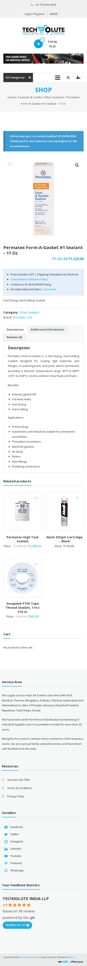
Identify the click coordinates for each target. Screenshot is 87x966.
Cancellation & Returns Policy (29, 279)
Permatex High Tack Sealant (23, 539)
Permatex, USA (22, 317)
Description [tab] (15, 329)
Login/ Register (34, 14)
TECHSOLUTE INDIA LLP (26, 898)
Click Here (50, 289)
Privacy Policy (15, 796)
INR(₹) (54, 14)
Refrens (71, 957)
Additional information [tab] (47, 329)
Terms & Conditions (19, 788)
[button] (77, 165)
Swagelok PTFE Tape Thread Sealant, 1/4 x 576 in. (22, 607)
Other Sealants (54, 97)
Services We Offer (18, 780)
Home (12, 97)
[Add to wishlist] (9, 165)
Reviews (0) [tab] (14, 337)
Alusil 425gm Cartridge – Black (64, 539)
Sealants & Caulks (30, 97)
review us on (15, 924)
